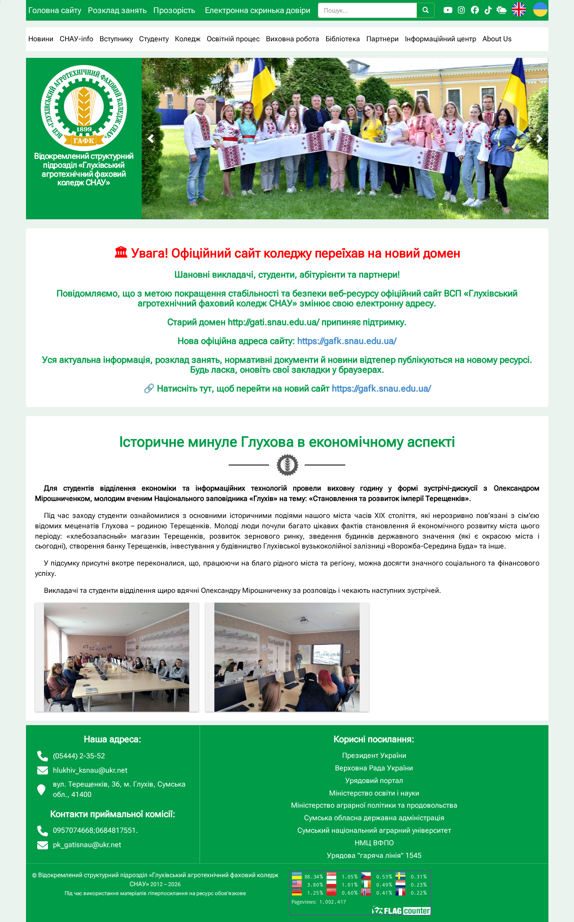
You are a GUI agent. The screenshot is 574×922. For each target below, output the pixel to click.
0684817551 (116, 830)
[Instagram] (461, 10)
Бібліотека (343, 39)
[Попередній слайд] (151, 138)
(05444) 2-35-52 (79, 756)
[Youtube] (448, 10)
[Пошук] (426, 10)
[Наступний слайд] (539, 138)
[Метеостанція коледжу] (502, 10)
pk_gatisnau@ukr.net (87, 844)
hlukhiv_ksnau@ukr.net (90, 770)
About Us (497, 39)
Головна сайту (54, 10)
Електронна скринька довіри (257, 10)
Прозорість (174, 10)
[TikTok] (488, 10)
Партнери (382, 39)
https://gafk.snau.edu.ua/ (346, 340)
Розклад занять (117, 10)
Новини (40, 39)
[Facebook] (475, 10)
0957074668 (73, 830)
